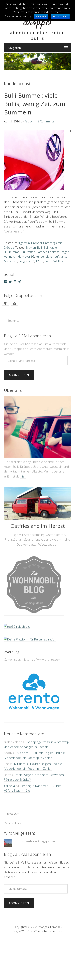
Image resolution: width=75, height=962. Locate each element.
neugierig (24, 261)
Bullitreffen (28, 252)
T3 (41, 261)
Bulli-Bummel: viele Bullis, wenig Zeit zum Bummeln (34, 103)
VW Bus (58, 261)
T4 (46, 261)
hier (23, 476)
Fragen (64, 252)
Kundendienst (44, 256)
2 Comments (46, 121)
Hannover (10, 256)
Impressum (12, 843)
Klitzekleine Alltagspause (38, 870)
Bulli (39, 247)
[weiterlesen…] (14, 231)
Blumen (31, 247)
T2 (37, 261)
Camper (41, 252)
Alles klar (41, 16)
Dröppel (36, 243)
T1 (32, 261)
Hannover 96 (26, 256)
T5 (50, 261)
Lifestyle (16, 960)
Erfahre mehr (60, 16)
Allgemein (24, 243)
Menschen (10, 261)
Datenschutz (12, 852)
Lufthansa (61, 256)
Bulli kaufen (51, 247)
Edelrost (53, 252)
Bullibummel (12, 252)
